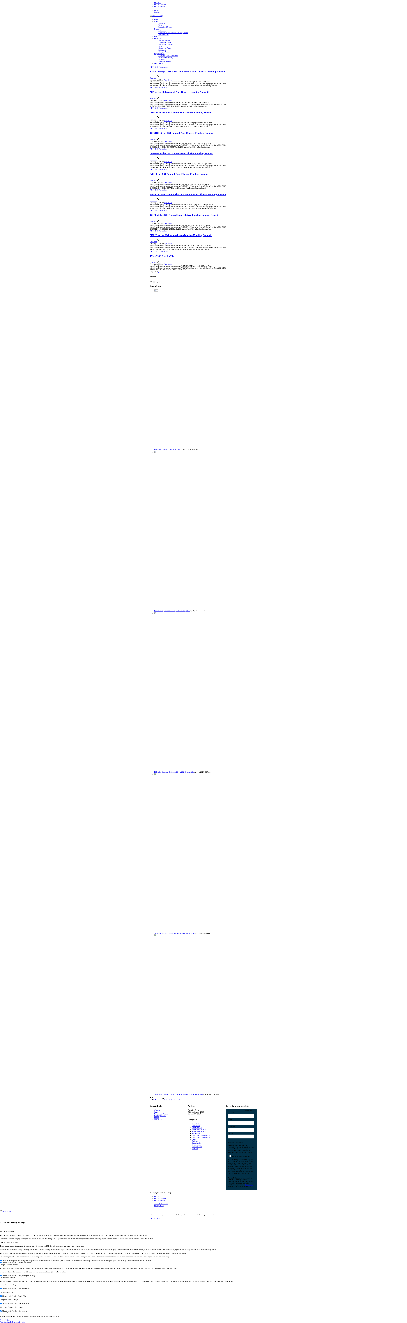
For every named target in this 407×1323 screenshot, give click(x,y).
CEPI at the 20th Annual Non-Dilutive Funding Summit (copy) (184, 215)
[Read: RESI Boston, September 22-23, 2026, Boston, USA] (156, 452)
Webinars (195, 1149)
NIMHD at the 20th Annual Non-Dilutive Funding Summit (181, 153)
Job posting (196, 1133)
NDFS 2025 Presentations (158, 67)
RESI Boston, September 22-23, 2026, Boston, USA (172, 611)
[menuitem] (205, 10)
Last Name (231, 1126)
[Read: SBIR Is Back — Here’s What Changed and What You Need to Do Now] (156, 936)
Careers (156, 10)
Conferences (196, 1126)
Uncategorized (197, 1147)
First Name (231, 1120)
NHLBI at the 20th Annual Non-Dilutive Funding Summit (181, 112)
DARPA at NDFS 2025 (162, 255)
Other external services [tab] (7, 1278)
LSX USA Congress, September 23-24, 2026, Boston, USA (174, 772)
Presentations (196, 1145)
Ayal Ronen (168, 80)
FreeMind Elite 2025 (199, 1131)
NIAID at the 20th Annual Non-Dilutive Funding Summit (181, 235)
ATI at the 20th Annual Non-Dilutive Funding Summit (179, 174)
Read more (153, 78)
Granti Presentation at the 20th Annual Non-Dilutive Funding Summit (188, 194)
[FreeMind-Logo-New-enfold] (156, 16)
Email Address (233, 1113)
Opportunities (196, 1143)
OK (151, 1218)
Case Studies (196, 1124)
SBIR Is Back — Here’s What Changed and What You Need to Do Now (178, 1094)
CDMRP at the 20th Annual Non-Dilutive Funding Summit (182, 133)
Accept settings (5, 1322)
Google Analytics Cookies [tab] (9, 1265)
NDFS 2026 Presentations (201, 1137)
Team (156, 1112)
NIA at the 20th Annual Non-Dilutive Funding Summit (179, 92)
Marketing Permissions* (236, 1142)
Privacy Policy (5, 1320)
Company (231, 1133)
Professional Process (161, 1114)
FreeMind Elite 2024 (199, 1129)
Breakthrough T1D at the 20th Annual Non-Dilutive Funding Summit (187, 71)
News (194, 1139)
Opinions (195, 1141)
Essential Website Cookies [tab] (9, 1242)
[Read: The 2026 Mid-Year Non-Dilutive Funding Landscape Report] (156, 774)
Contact (156, 12)
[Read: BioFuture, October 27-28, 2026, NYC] (156, 291)
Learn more (249, 1185)
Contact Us (158, 1120)
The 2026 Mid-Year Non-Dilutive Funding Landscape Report (174, 933)
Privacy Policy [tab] (5, 1313)
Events (156, 1118)
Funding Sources (160, 1116)
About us (157, 1110)
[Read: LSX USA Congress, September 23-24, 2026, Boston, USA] (156, 613)
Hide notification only (17, 1322)
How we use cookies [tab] (7, 1231)
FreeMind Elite (197, 1128)
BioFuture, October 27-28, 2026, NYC (167, 450)
